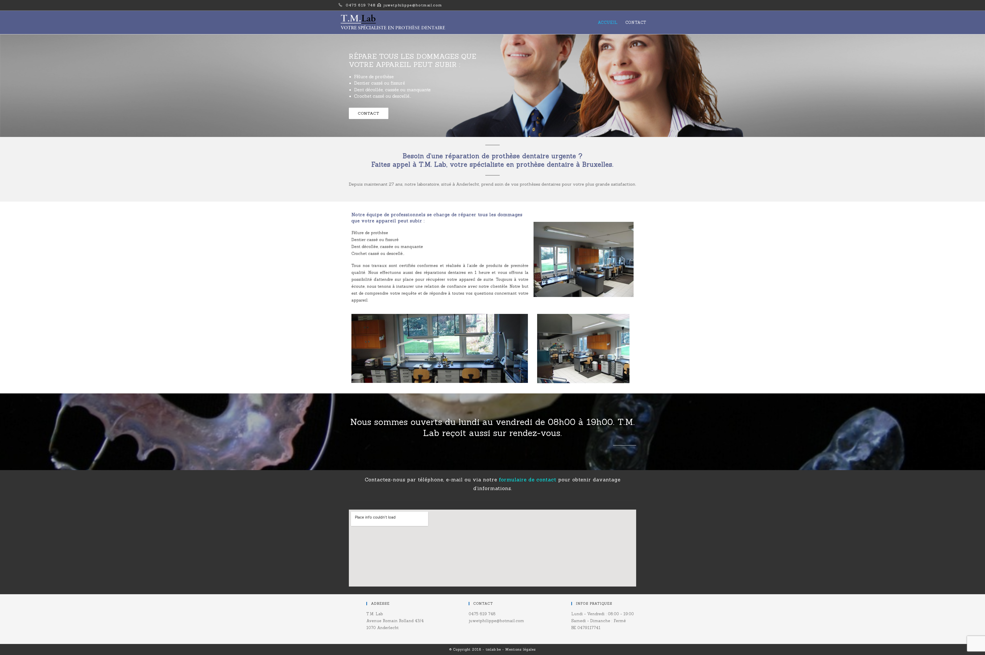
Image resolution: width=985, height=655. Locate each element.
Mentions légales (520, 649)
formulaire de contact (527, 480)
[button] (368, 113)
